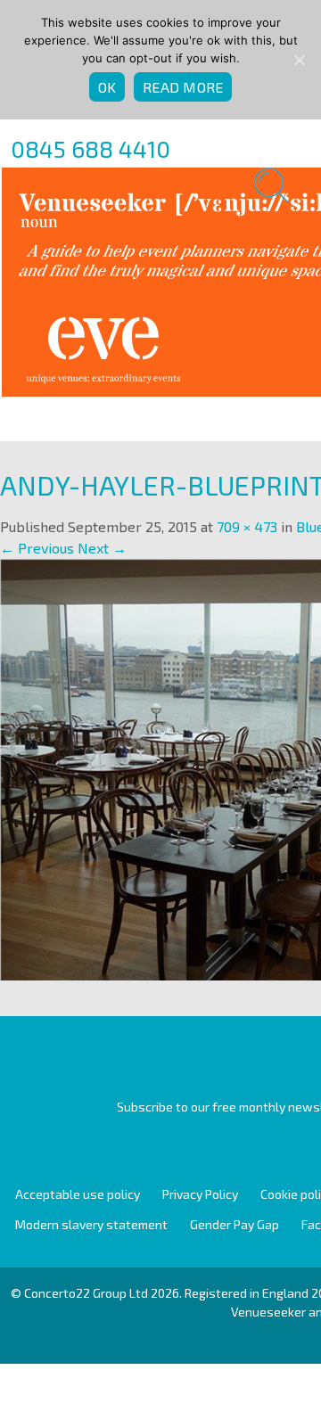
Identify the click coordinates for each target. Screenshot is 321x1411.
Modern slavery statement (91, 1224)
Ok (107, 86)
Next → (102, 547)
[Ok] (299, 60)
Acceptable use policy (77, 1194)
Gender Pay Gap (234, 1224)
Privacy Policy (200, 1194)
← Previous (37, 547)
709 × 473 (247, 526)
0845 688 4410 (90, 148)
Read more (183, 86)
